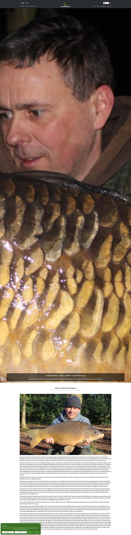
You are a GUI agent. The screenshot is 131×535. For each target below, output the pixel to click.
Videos (27, 6)
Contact (109, 6)
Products (22, 6)
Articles (32, 6)
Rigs (94, 6)
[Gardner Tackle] (65, 5)
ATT (36, 6)
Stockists (103, 6)
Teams (98, 6)
